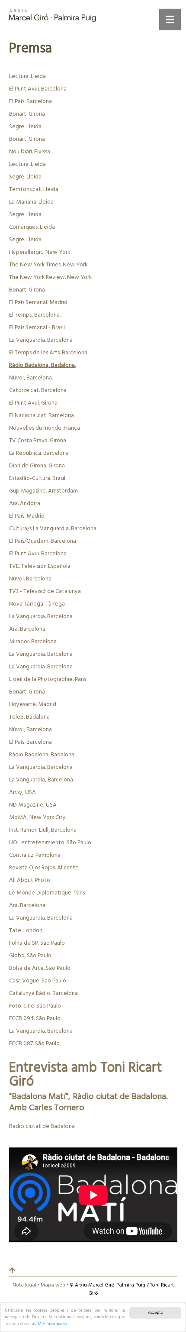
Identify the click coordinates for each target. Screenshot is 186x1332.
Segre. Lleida (25, 126)
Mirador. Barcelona (33, 641)
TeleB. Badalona (29, 717)
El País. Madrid (27, 516)
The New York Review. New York (50, 277)
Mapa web (53, 1285)
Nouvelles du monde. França (44, 428)
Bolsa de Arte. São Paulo (40, 968)
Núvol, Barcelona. (31, 377)
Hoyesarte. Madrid (32, 704)
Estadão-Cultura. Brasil (37, 478)
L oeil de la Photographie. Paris (47, 679)
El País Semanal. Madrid (38, 302)
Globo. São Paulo (30, 955)
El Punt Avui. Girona (33, 403)
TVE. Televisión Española (40, 566)
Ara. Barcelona (27, 629)
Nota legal (24, 1285)
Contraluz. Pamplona (35, 855)
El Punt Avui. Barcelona (38, 89)
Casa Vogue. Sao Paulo (37, 980)
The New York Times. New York (48, 264)
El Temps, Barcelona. (35, 315)
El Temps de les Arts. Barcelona (48, 352)
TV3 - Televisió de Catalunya (45, 591)
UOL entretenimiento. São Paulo (50, 842)
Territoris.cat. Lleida (33, 189)
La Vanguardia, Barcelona (41, 779)
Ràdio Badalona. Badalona (41, 754)
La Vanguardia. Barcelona (41, 340)
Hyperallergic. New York (39, 252)
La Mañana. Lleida (31, 202)
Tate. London (25, 930)
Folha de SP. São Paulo (37, 943)
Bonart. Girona (27, 114)
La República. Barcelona (39, 453)
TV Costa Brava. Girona (37, 440)
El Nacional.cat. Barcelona (41, 415)
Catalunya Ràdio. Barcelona (43, 993)
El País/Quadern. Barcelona (42, 541)
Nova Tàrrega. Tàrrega (37, 604)
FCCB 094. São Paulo (35, 1018)
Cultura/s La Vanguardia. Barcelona (52, 528)
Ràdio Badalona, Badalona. (42, 365)
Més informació (52, 1324)
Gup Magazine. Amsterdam (43, 491)
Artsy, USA (22, 792)
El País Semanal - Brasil (37, 327)
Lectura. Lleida (27, 76)
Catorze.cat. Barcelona (38, 390)
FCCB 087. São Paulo (34, 1043)
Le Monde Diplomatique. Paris (47, 893)
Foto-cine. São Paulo (35, 1006)
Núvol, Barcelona (30, 729)
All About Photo (29, 880)
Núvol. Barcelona (30, 578)
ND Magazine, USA (33, 805)
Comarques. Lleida (32, 227)
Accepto (155, 1312)
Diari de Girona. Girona (37, 465)
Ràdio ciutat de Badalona (42, 1126)
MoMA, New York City (37, 817)
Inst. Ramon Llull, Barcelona (43, 830)
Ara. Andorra (24, 503)
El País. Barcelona (30, 101)
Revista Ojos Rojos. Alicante (44, 867)
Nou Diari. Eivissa (29, 151)
